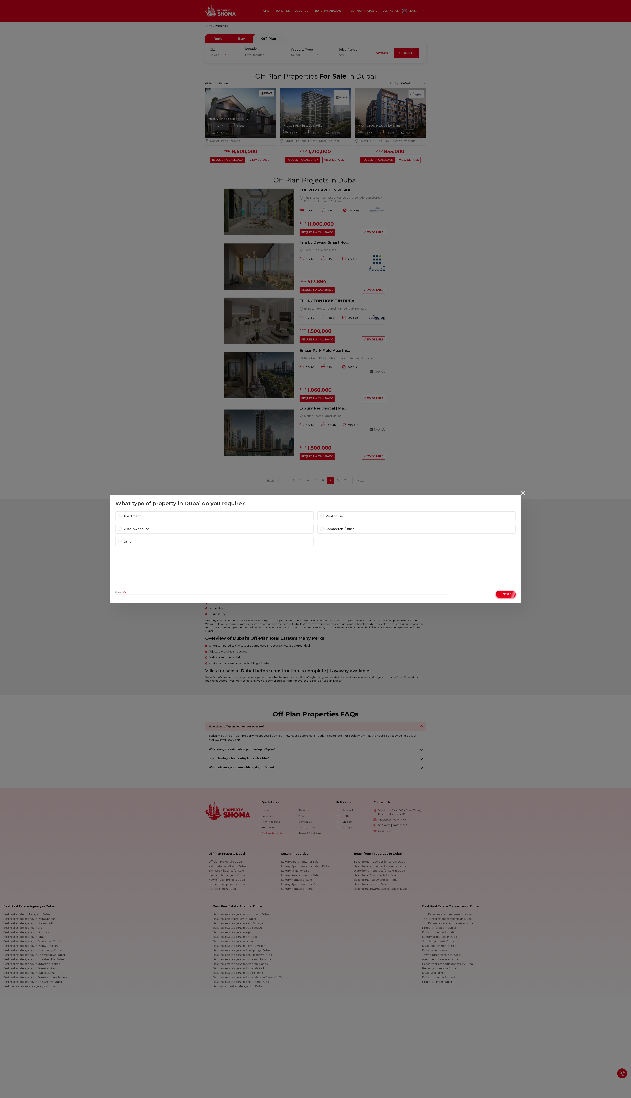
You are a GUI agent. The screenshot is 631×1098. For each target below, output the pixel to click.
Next (506, 594)
